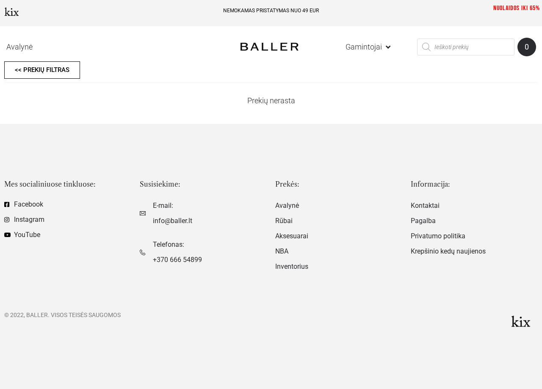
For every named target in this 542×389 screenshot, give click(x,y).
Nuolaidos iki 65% (516, 8)
